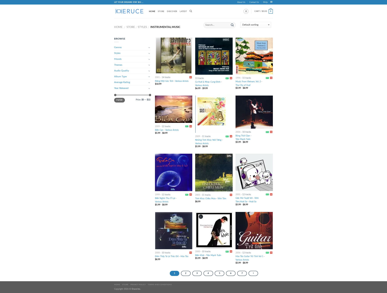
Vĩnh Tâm (222, 198)
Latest (183, 11)
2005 (197, 195)
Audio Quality (121, 70)
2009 (157, 126)
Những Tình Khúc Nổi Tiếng (208, 140)
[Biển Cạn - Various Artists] (173, 109)
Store (161, 11)
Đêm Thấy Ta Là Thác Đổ (167, 256)
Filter (119, 100)
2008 (157, 253)
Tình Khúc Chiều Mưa (205, 198)
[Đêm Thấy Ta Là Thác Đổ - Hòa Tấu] (173, 230)
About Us (241, 2)
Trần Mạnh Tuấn (243, 139)
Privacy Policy (138, 284)
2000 (197, 251)
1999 (157, 195)
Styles (142, 27)
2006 (238, 132)
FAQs (265, 2)
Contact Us (254, 2)
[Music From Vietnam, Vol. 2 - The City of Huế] (254, 56)
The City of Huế (243, 85)
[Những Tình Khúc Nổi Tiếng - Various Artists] (214, 114)
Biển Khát (199, 255)
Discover (172, 11)
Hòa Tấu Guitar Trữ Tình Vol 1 (249, 256)
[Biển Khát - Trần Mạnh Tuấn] (214, 230)
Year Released (121, 88)
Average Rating (122, 82)
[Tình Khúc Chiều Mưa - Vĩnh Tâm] (214, 172)
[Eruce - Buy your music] (129, 11)
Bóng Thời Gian (243, 136)
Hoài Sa (252, 201)
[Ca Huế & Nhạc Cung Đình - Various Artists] (214, 56)
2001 (157, 77)
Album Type (120, 76)
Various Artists (182, 81)
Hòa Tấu (184, 256)
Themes (118, 65)
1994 (238, 78)
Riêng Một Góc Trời (164, 81)
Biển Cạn (159, 130)
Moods (118, 59)
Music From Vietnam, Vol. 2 (248, 81)
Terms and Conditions (160, 284)
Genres (118, 47)
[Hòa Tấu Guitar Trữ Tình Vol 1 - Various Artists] (254, 230)
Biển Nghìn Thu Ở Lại (165, 198)
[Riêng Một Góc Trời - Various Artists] (173, 56)
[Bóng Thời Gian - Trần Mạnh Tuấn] (254, 112)
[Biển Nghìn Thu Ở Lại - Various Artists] (173, 172)
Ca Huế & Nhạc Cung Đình (207, 82)
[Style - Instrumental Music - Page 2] (253, 273)
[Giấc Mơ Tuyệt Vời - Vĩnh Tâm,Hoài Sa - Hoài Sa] (254, 172)
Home (152, 11)
